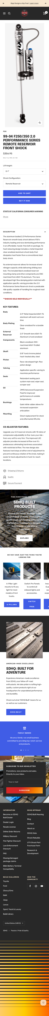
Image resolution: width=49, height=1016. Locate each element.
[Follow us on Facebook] (30, 886)
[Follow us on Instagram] (36, 886)
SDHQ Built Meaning (35, 814)
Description (9, 232)
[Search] (9, 13)
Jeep (5, 900)
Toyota (6, 881)
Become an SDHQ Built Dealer (10, 816)
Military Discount (10, 836)
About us (30, 828)
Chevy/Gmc (8, 891)
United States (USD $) (13, 923)
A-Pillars (12, 604)
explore (24, 538)
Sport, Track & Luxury (12, 909)
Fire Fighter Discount (12, 841)
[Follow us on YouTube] (42, 886)
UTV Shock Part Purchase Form (33, 844)
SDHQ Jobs (32, 833)
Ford (5, 886)
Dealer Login (8, 822)
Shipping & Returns (16, 471)
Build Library (8, 914)
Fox (5, 131)
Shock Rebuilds (33, 838)
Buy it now (24, 201)
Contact (30, 824)
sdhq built (15, 712)
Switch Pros (32, 604)
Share (5, 217)
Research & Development (32, 852)
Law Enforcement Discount (10, 847)
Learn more (34, 3)
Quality (11, 477)
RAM (5, 895)
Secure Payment (15, 483)
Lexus (5, 905)
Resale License (9, 827)
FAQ (4, 853)
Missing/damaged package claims (10, 859)
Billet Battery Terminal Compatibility (12, 867)
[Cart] (44, 13)
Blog (29, 819)
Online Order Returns (11, 832)
